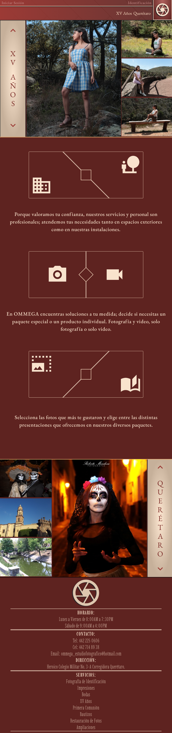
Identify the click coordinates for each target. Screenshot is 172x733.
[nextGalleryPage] (13, 125)
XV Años (124, 13)
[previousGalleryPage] (13, 30)
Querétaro (142, 13)
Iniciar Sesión (13, 2)
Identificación (139, 2)
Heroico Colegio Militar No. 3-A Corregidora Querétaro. (86, 666)
